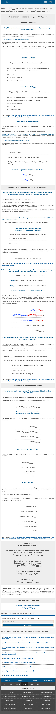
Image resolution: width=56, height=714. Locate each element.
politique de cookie (48, 680)
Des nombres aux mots (46, 692)
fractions (6, 2)
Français (25, 684)
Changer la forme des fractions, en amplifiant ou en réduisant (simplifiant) (27, 643)
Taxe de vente (46, 700)
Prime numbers (9, 700)
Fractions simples (10, 692)
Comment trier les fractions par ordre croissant (19, 658)
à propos (7, 680)
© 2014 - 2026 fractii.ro (28, 688)
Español (18, 684)
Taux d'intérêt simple (46, 708)
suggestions (21, 680)
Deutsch (4, 684)
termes (35, 680)
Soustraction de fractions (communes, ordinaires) (19, 667)
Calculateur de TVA (28, 704)
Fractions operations (28, 692)
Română (38, 684)
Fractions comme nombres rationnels (16, 675)
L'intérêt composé (28, 708)
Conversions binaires (10, 704)
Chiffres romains (28, 700)
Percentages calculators (28, 696)
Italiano (31, 684)
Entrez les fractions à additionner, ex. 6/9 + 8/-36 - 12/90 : (21, 618)
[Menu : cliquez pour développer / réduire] (46, 2)
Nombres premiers (46, 696)
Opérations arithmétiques (10, 708)
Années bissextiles (46, 704)
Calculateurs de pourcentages (10, 696)
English (11, 684)
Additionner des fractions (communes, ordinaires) (19, 662)
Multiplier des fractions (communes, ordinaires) (19, 671)
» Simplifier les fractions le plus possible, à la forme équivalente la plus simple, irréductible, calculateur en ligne (28, 116)
